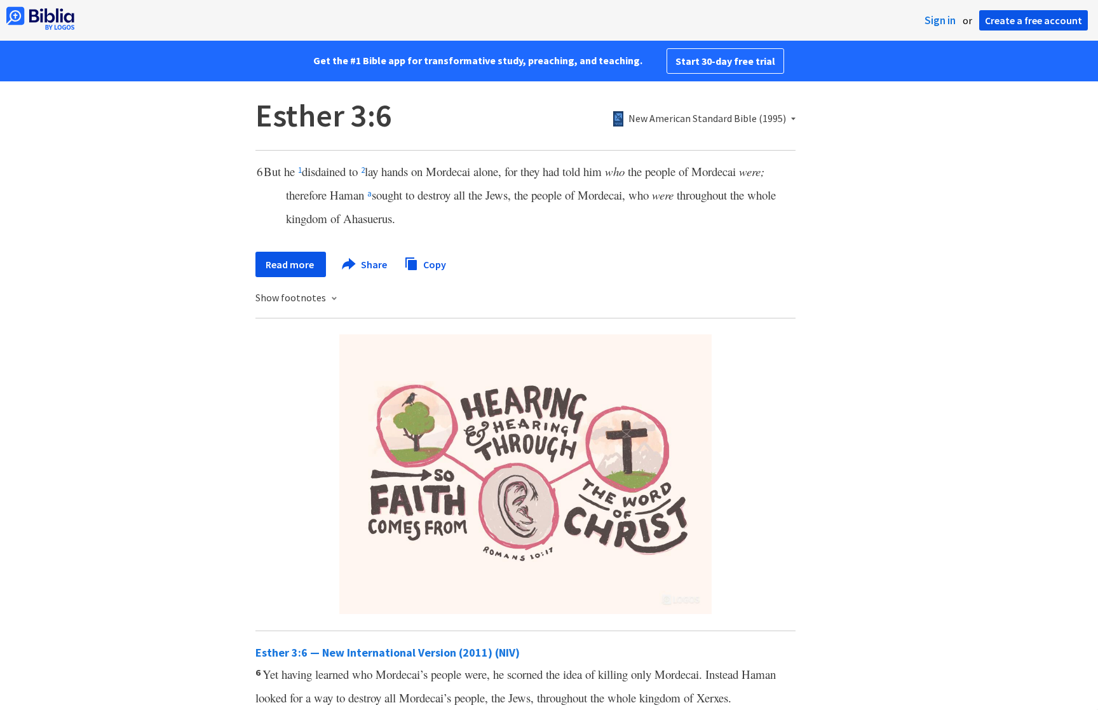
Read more (291, 264)
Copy (433, 264)
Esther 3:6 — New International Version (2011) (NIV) (387, 652)
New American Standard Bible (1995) (707, 119)
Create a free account (1033, 20)
